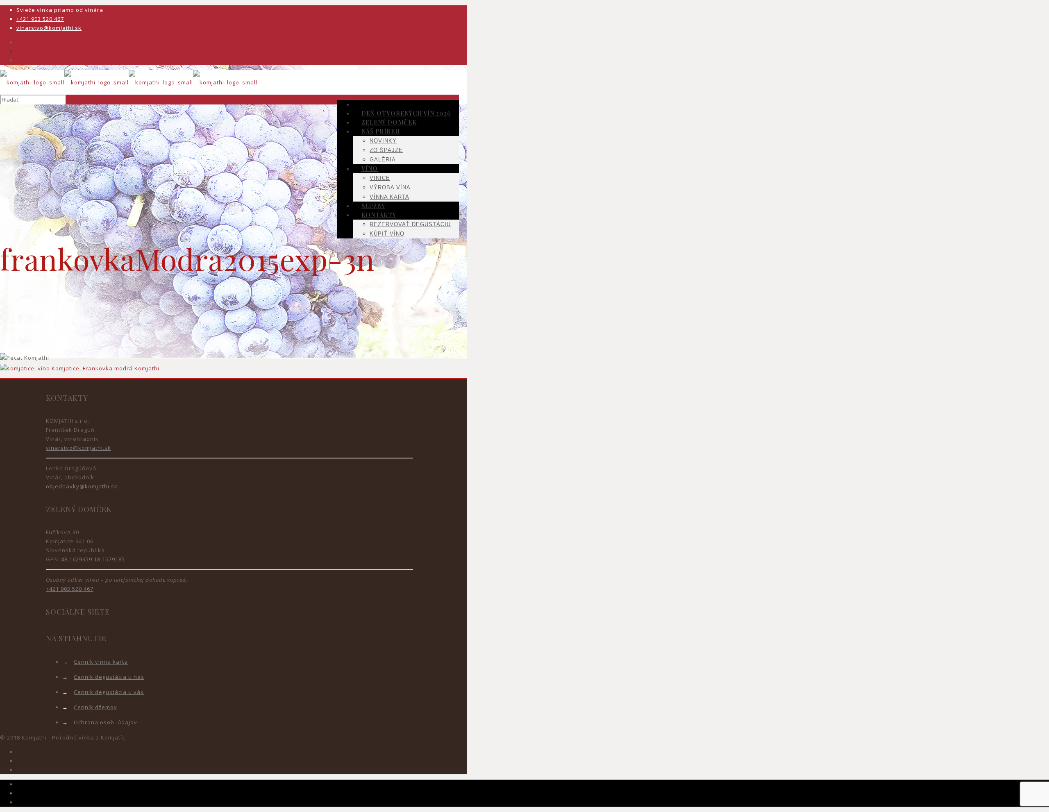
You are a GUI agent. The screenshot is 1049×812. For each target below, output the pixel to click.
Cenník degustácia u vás (109, 692)
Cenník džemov (95, 707)
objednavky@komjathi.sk (82, 486)
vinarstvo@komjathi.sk (49, 28)
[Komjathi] (128, 82)
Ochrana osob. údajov (105, 722)
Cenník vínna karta (101, 661)
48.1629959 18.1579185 (93, 559)
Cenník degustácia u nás (109, 676)
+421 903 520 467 (40, 19)
